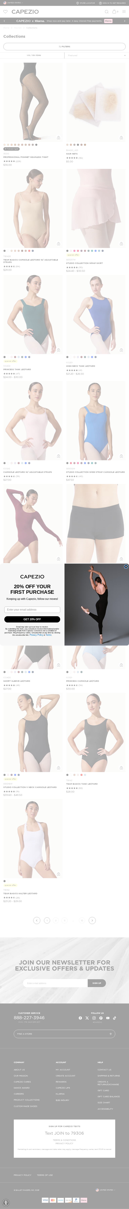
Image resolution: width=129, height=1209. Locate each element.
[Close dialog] (126, 566)
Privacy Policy (37, 635)
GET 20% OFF (32, 619)
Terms (48, 635)
